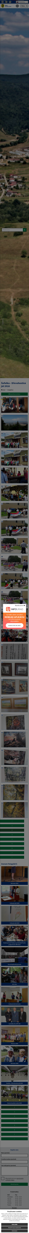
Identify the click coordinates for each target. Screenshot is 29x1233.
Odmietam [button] (14, 1231)
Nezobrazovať (19, 605)
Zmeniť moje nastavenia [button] (14, 1227)
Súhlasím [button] (14, 1224)
